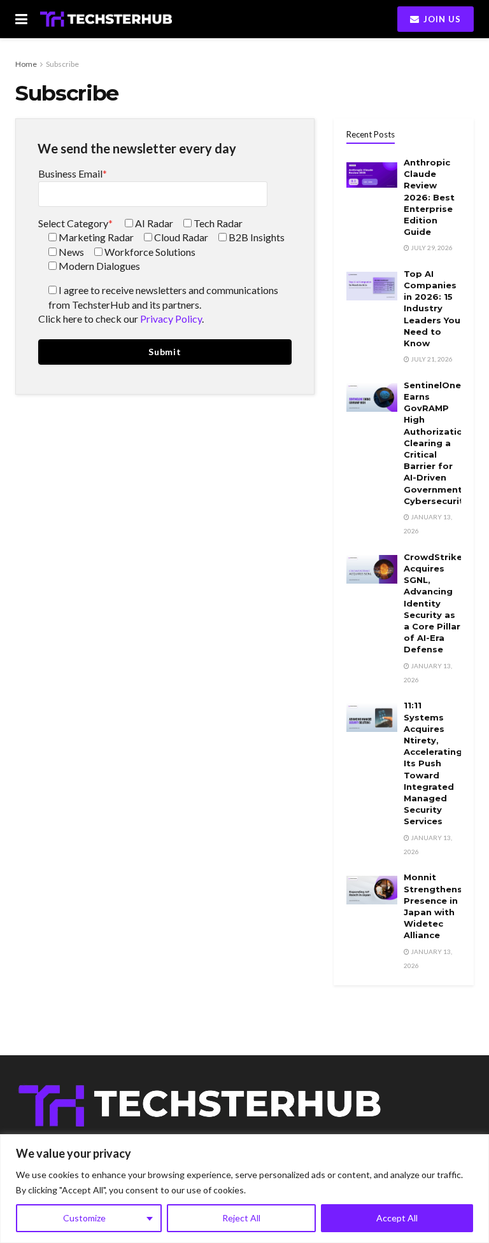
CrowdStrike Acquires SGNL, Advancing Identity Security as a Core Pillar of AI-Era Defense (433, 603)
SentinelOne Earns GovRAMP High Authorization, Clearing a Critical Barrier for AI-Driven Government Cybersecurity (437, 443)
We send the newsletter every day (137, 148)
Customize (84, 1217)
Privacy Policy (171, 319)
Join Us (441, 19)
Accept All (397, 1217)
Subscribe (62, 64)
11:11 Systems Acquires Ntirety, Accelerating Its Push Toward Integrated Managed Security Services (433, 763)
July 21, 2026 (431, 359)
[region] (244, 1188)
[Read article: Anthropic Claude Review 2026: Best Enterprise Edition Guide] (371, 175)
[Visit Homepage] (106, 19)
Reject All (241, 1217)
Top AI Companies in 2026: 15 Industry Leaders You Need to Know (432, 308)
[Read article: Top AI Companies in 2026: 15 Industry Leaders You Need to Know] (371, 286)
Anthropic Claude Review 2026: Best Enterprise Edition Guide (429, 197)
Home (26, 64)
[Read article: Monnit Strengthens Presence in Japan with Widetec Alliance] (371, 889)
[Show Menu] (21, 19)
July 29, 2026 (431, 247)
